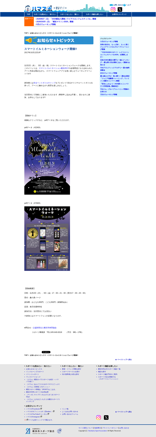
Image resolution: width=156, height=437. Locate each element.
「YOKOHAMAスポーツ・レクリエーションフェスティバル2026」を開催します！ (114, 54)
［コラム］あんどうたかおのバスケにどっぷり (43, 384)
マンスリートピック (33, 377)
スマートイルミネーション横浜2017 (54, 68)
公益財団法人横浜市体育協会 (45, 328)
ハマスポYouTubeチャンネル (36, 414)
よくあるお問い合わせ (70, 411)
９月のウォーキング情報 (109, 41)
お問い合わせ (118, 5)
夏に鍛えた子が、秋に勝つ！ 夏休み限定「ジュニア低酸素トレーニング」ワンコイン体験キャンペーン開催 (115, 78)
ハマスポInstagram (33, 417)
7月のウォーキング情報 (108, 94)
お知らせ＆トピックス (38, 33)
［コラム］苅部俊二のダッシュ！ (38, 387)
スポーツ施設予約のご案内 (107, 374)
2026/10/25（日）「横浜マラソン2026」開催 (54, 22)
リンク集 (65, 409)
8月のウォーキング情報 (108, 73)
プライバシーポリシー (110, 428)
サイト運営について (86, 428)
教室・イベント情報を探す (71, 369)
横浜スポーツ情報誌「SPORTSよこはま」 (41, 389)
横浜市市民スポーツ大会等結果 (37, 392)
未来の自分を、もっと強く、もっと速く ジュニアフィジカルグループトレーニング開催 (114, 47)
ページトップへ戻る (124, 359)
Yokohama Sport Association (97, 431)
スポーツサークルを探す (71, 372)
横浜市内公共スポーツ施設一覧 (109, 369)
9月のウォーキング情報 (46, 24)
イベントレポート (32, 374)
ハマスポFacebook (33, 409)
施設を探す (102, 372)
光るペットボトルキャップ (44, 83)
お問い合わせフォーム (70, 414)
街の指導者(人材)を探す (70, 374)
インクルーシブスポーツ (35, 372)
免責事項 (97, 428)
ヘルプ (128, 5)
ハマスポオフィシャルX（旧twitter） (39, 411)
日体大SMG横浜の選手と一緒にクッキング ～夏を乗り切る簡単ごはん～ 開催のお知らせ (115, 62)
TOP (28, 14)
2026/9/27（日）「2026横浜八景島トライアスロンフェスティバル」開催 (66, 19)
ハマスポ (45, 8)
